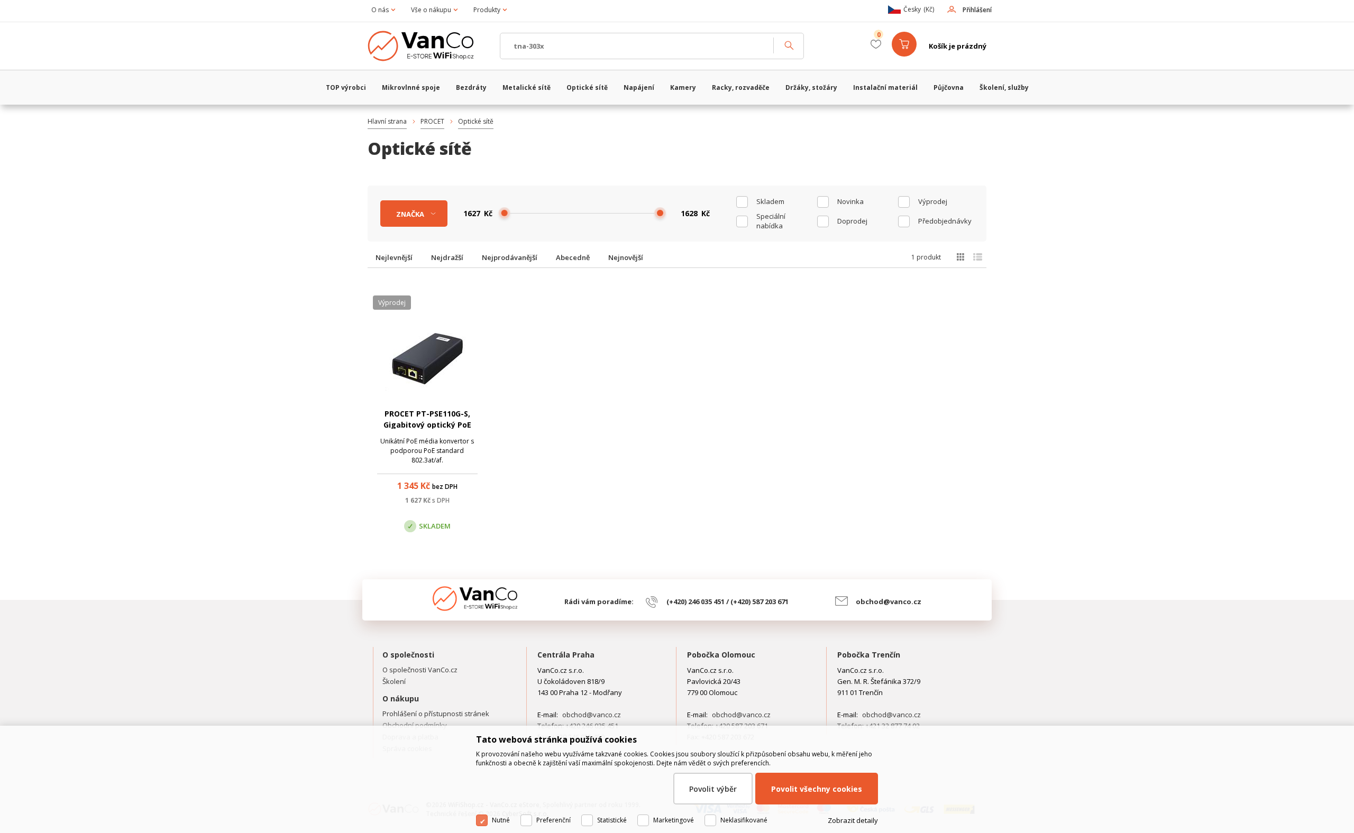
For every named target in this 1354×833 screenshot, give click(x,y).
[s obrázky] (977, 257)
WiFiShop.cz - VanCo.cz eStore (428, 46)
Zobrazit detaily (853, 820)
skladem (770, 201)
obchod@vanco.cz (888, 601)
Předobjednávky (945, 221)
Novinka (850, 201)
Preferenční (553, 820)
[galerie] (960, 257)
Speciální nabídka (770, 220)
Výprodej (932, 201)
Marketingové (673, 820)
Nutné (501, 820)
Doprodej (852, 221)
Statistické (612, 820)
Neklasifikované (743, 820)
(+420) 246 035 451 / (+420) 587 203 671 (727, 601)
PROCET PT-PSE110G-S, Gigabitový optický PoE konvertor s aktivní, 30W (427, 425)
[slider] (504, 213)
